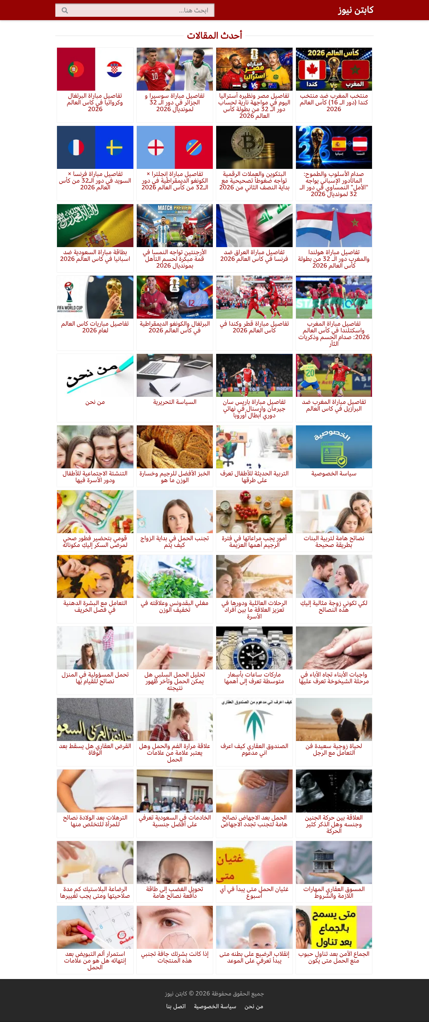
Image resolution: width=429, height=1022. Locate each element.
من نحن (254, 1006)
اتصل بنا (176, 1006)
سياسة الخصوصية (215, 1006)
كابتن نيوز (356, 10)
